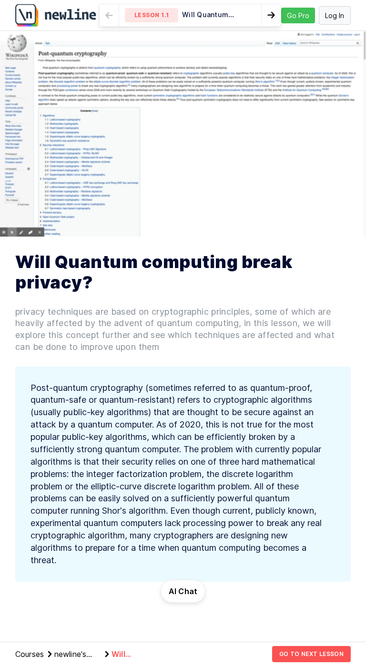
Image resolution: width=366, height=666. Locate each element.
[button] (190, 15)
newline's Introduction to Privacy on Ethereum (77, 654)
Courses (29, 654)
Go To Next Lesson (311, 653)
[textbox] (183, 474)
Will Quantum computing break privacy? (132, 654)
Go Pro (298, 15)
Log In (334, 15)
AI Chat (183, 591)
